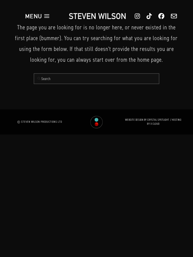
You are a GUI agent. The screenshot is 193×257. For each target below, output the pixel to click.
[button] (37, 16)
